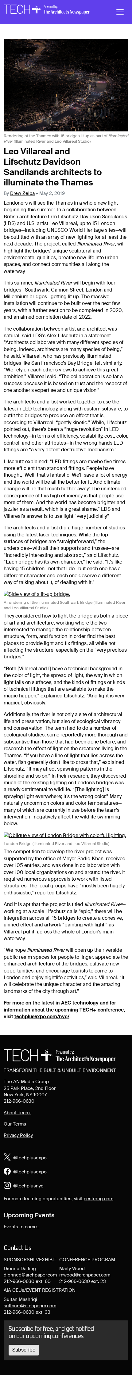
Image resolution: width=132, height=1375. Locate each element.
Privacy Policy (18, 1135)
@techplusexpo (30, 1158)
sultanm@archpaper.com (30, 1306)
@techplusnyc (28, 1186)
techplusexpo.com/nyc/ (41, 1016)
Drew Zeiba (22, 193)
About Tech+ (17, 1113)
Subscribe (23, 1350)
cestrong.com (98, 1199)
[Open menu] (120, 12)
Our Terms (15, 1124)
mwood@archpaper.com (84, 1275)
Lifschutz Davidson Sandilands (92, 216)
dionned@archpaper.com (30, 1275)
